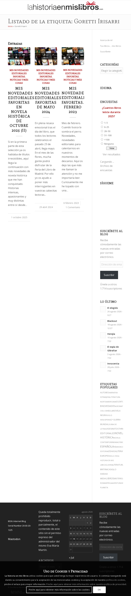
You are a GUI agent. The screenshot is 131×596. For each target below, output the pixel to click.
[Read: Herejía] (103, 335)
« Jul (71, 557)
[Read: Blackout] (103, 322)
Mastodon (14, 539)
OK (99, 589)
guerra (109, 465)
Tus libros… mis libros (110, 45)
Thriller (123, 428)
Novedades (108, 405)
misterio (118, 478)
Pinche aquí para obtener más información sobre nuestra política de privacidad (86, 584)
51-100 (108, 135)
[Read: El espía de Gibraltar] (103, 348)
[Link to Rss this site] (126, 7)
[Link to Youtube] (111, 7)
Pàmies (117, 447)
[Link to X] (102, 7)
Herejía (111, 333)
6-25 (106, 127)
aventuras (117, 483)
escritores (121, 401)
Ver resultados (111, 154)
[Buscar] (79, 7)
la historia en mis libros (109, 460)
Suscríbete (105, 51)
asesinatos (113, 428)
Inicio (10, 26)
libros (110, 478)
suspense (107, 419)
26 (77, 544)
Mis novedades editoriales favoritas (19, 73)
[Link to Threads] (106, 7)
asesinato (119, 406)
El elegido (112, 307)
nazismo (120, 442)
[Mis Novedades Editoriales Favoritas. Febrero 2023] (73, 56)
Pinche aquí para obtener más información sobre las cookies (59, 589)
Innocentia (113, 363)
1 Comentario (73, 207)
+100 (106, 139)
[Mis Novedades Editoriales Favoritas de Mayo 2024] (46, 56)
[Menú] (86, 7)
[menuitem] (79, 7)
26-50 (107, 131)
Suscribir (109, 275)
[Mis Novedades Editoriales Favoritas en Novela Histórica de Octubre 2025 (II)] (19, 56)
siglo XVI (113, 456)
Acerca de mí (106, 40)
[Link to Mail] (121, 7)
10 (71, 533)
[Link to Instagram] (97, 7)
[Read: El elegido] (103, 309)
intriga (108, 483)
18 (74, 539)
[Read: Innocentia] (103, 365)
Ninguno (109, 143)
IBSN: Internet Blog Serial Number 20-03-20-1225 (19, 525)
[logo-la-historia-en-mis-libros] (65, 7)
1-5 (106, 122)
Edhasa (112, 451)
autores (104, 392)
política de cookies (115, 580)
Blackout (112, 320)
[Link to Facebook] (116, 7)
